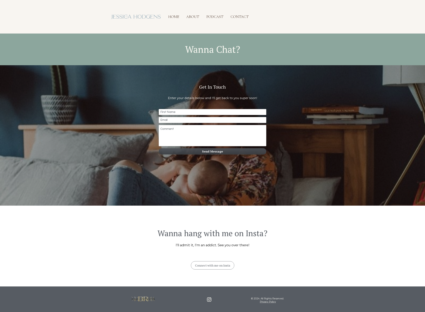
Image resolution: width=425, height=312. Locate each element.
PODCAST (214, 16)
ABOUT (192, 16)
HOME (173, 16)
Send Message (212, 151)
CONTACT (240, 16)
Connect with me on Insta (212, 265)
